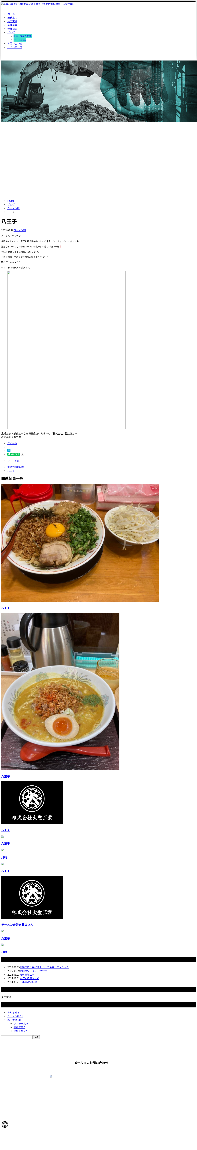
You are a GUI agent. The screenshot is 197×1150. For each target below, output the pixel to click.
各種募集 (12, 25)
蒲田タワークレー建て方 (33, 971)
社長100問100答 (23, 36)
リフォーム (21, 1023)
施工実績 (12, 21)
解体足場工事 (27, 974)
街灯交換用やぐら (29, 978)
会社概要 (12, 28)
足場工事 (20, 1031)
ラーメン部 (20, 40)
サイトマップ (14, 47)
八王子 (5, 608)
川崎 (4, 857)
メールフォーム (12, 62)
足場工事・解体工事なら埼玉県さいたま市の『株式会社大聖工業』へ (39, 1139)
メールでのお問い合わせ (90, 1062)
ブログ (11, 32)
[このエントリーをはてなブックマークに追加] (8, 451)
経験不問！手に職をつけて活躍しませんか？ (44, 967)
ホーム (11, 14)
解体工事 (19, 1027)
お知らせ (14, 1012)
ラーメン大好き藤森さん (17, 924)
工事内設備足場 (28, 982)
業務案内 (12, 17)
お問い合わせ (14, 43)
